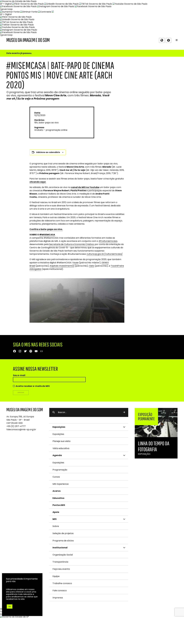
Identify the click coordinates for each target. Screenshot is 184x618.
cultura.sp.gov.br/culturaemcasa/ (105, 254)
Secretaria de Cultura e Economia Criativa (71, 244)
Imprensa (58, 597)
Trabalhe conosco (62, 583)
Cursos (56, 477)
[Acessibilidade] (168, 40)
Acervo (57, 491)
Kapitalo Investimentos (62, 265)
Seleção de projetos (63, 533)
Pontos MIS (59, 505)
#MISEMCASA (47, 234)
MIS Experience (61, 484)
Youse (75, 262)
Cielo (91, 265)
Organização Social (63, 554)
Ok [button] (9, 606)
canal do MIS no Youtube (85, 187)
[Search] (124, 412)
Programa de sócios (63, 540)
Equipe (56, 576)
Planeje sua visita (61, 441)
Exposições (58, 434)
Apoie (56, 512)
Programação (60, 469)
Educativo (58, 498)
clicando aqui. (37, 181)
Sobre (56, 526)
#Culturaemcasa (108, 241)
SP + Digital (6, 3)
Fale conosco (60, 590)
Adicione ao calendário (48, 152)
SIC (1, 614)
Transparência (60, 562)
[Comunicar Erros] (53, 11)
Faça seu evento (61, 569)
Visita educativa (61, 448)
